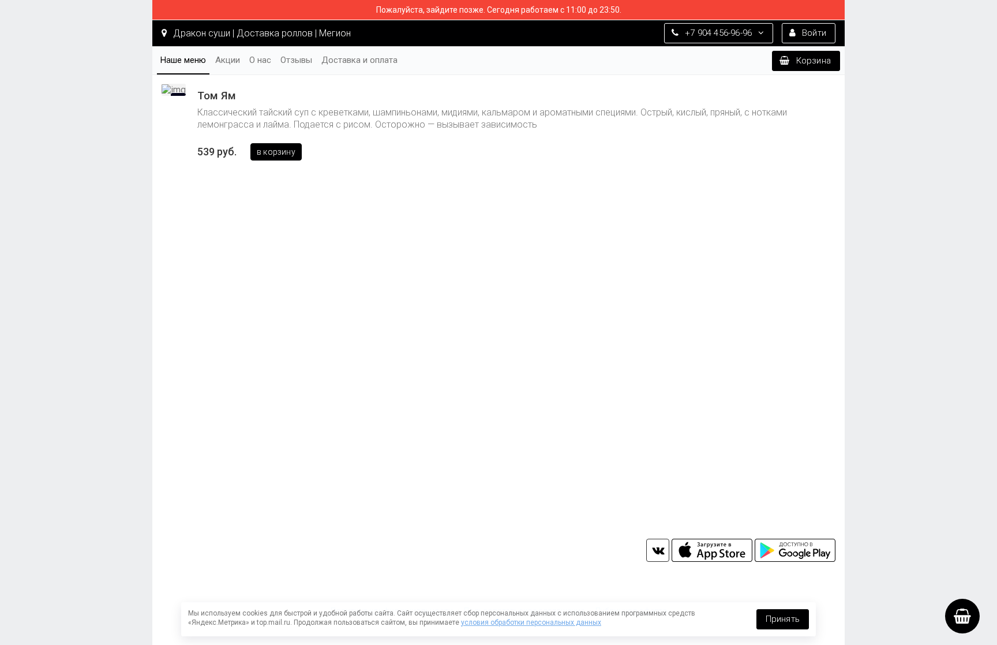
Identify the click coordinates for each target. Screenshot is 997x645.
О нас (260, 60)
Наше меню (183, 60)
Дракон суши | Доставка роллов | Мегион (261, 33)
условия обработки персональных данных (531, 622)
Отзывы (296, 60)
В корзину (276, 151)
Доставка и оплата (359, 60)
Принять (783, 619)
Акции (227, 60)
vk (657, 550)
